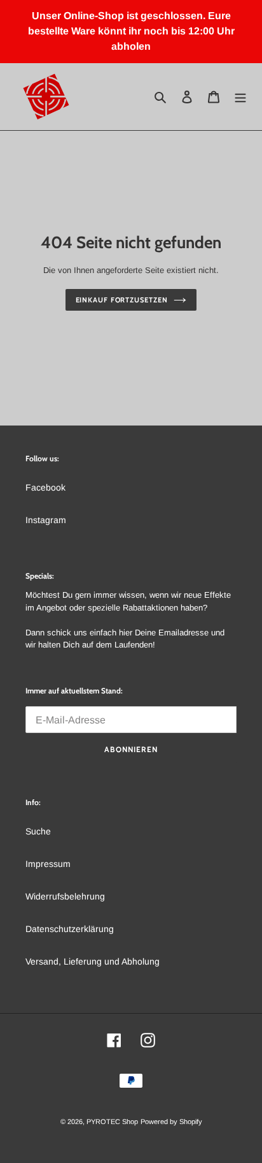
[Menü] (240, 97)
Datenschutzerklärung (69, 929)
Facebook (45, 487)
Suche (38, 831)
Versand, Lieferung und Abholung (92, 961)
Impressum (48, 864)
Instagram (45, 520)
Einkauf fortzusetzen (122, 299)
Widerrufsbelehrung (65, 896)
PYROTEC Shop (112, 1121)
